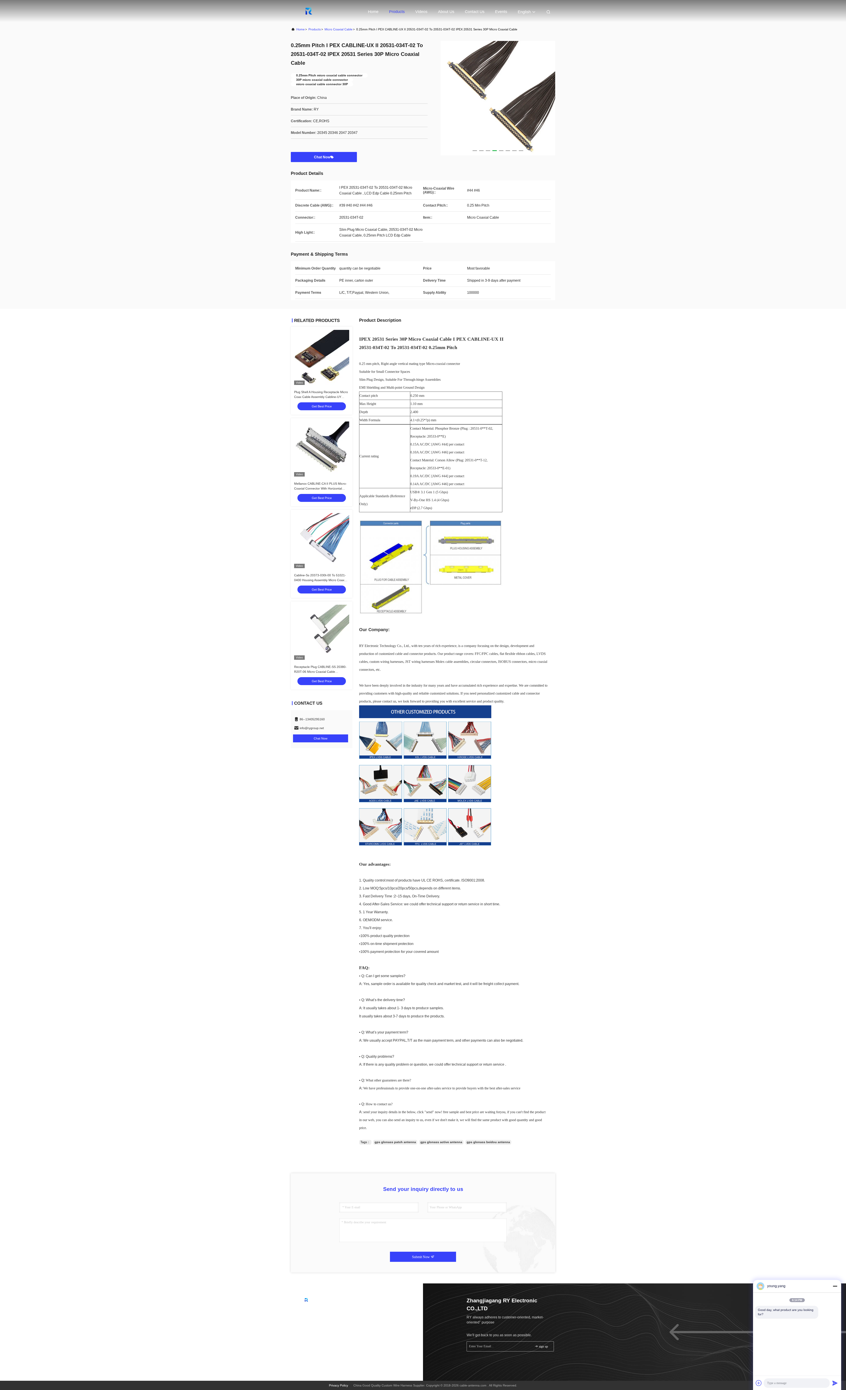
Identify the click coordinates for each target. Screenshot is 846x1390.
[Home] (308, 11)
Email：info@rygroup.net (315, 1320)
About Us (446, 11)
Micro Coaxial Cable (338, 29)
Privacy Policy (338, 1385)
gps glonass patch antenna (395, 1142)
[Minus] (835, 1286)
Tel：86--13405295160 (313, 1312)
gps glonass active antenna (441, 1142)
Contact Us (474, 11)
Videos (421, 11)
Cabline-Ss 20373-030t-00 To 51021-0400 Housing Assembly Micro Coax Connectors (320, 580)
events (501, 11)
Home (373, 11)
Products (397, 11)
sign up (543, 1346)
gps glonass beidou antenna (488, 1142)
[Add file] (759, 1383)
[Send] (835, 1383)
